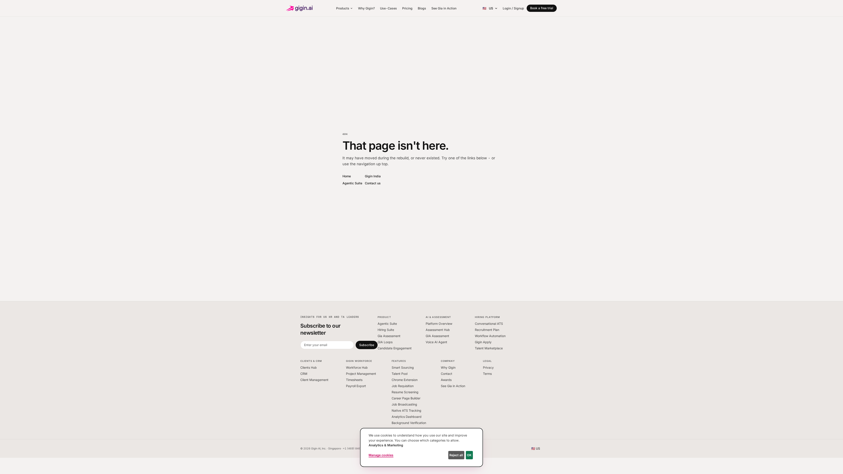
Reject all (456, 455)
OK (469, 455)
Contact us (373, 183)
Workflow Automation (490, 336)
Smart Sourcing (403, 367)
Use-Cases (388, 8)
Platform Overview (439, 323)
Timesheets (354, 380)
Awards (446, 380)
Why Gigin (448, 367)
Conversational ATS (489, 323)
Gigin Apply (483, 342)
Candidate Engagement (395, 348)
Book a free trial (541, 8)
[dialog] (421, 447)
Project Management (361, 373)
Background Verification (409, 423)
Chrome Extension (405, 380)
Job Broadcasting (404, 404)
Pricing (407, 8)
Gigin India (373, 176)
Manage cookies (381, 455)
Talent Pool (399, 373)
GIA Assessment (437, 336)
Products (342, 8)
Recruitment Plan (487, 330)
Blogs (422, 8)
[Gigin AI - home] (299, 8)
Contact (446, 373)
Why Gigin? (366, 8)
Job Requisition (403, 386)
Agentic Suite (352, 183)
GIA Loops (385, 342)
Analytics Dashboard (407, 416)
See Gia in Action (443, 8)
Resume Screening (405, 392)
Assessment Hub (438, 330)
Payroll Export (356, 386)
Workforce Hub (357, 367)
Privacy (488, 367)
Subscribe (366, 345)
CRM (303, 373)
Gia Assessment (389, 336)
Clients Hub (308, 367)
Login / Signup (513, 8)
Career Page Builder (406, 398)
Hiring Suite (386, 330)
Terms (487, 373)
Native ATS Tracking (406, 410)
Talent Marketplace (489, 348)
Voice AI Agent (436, 342)
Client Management (314, 380)
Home (346, 176)
